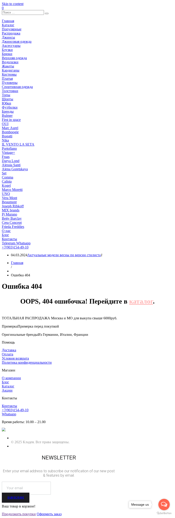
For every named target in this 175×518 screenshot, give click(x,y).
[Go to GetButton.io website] (164, 513)
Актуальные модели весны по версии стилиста (64, 255)
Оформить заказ (49, 514)
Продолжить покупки (19, 514)
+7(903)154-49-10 (15, 247)
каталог (141, 301)
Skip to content (12, 4)
